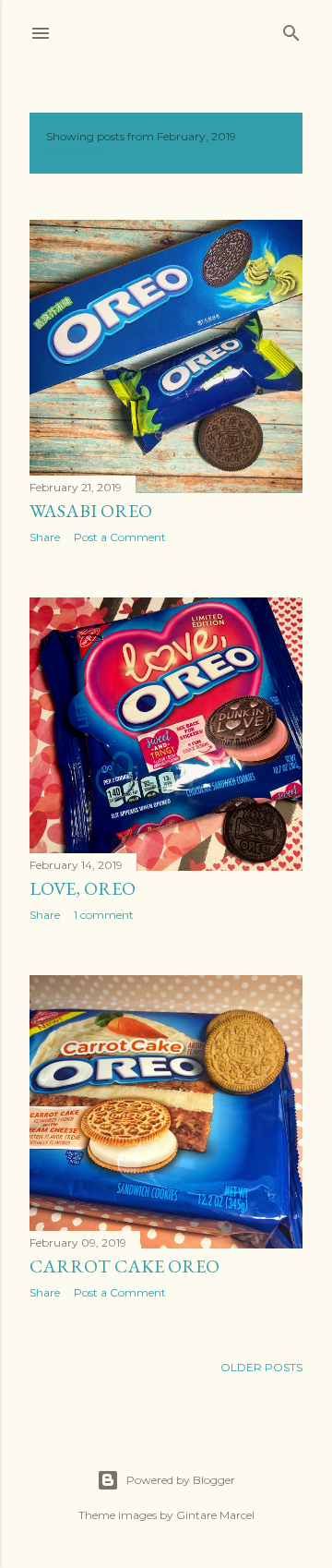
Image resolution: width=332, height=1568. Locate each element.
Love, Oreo (83, 888)
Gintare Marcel (215, 1515)
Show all (79, 150)
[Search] (291, 29)
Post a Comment (120, 537)
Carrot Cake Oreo (124, 1266)
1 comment (104, 915)
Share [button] (45, 537)
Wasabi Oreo (91, 511)
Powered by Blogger (180, 1480)
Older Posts (261, 1367)
